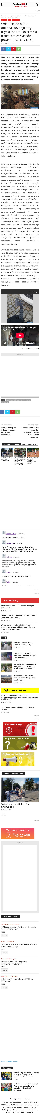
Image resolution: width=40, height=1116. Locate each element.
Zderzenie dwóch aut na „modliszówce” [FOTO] (23, 644)
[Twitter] (8, 49)
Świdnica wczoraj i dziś (13, 773)
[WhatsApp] (18, 49)
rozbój (28, 400)
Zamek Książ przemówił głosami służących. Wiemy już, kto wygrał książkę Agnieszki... (26, 1075)
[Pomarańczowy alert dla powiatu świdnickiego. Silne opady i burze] (6, 679)
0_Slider (13, 16)
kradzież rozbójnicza (13, 400)
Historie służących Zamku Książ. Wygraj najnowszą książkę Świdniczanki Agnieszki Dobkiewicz (26, 1087)
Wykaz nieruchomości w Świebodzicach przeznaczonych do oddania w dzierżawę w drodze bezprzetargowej (18, 627)
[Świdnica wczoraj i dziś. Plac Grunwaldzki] (7, 452)
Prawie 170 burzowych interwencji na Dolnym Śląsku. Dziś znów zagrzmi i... (25, 655)
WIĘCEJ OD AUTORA (29, 444)
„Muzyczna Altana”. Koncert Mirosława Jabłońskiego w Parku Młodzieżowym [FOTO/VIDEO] (20, 461)
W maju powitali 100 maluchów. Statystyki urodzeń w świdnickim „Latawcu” (30, 432)
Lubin (22, 400)
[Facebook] (3, 49)
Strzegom (5, 402)
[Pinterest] (13, 49)
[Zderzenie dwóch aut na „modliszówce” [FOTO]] (6, 646)
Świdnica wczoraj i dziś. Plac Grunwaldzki (15, 805)
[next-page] (21, 468)
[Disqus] (20, 499)
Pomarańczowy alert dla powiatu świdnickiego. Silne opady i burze (24, 678)
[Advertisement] (20, 376)
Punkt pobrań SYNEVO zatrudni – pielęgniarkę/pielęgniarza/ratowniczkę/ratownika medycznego (20, 697)
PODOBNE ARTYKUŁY (11, 444)
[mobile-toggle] (3, 5)
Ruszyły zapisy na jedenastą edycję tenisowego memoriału (8, 431)
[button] (36, 4)
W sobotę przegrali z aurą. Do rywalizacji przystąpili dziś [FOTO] (33, 460)
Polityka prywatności (16, 1099)
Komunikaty (11, 600)
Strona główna (5, 16)
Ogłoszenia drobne (15, 690)
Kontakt (27, 1099)
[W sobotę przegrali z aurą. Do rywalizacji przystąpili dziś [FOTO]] (33, 452)
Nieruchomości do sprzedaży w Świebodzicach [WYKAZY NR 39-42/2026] (19, 616)
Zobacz (4, 935)
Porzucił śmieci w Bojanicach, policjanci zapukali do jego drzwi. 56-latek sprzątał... (25, 666)
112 (9, 20)
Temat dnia (15, 20)
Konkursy (7, 1068)
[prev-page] (19, 468)
